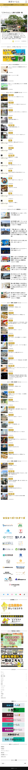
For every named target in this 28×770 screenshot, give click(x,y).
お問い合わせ (3, 697)
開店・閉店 (3, 676)
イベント (2, 687)
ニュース (2, 674)
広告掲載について (4, 754)
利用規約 (2, 748)
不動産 (2, 693)
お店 (2, 681)
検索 (25, 763)
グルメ (2, 678)
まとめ (2, 680)
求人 (2, 691)
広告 (2, 695)
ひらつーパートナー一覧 (5, 613)
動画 (2, 684)
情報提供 (2, 746)
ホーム (2, 672)
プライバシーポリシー (5, 750)
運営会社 (2, 752)
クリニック (3, 686)
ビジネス (2, 689)
